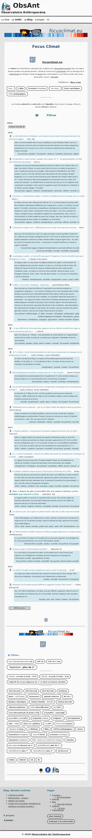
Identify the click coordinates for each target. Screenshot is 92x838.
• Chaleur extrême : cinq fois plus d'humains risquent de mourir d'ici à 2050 (45, 431)
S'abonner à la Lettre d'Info (61, 821)
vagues (29, 191)
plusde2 (32, 154)
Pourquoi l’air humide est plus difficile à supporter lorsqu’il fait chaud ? (42, 585)
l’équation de (16, 729)
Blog (54, 802)
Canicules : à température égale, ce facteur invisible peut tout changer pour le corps (48, 196)
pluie (51, 526)
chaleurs (50, 154)
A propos (39, 19)
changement (20, 466)
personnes (68, 154)
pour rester (21, 745)
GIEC (31, 724)
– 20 (14, 724)
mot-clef (39, 734)
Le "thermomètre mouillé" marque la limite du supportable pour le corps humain (47, 532)
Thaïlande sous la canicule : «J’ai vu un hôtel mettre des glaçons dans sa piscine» (47, 407)
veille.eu (56, 806)
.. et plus (61, 808)
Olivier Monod (15, 410)
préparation (69, 314)
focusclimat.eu (52, 62)
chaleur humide (65, 319)
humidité (64, 251)
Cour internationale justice (20, 661)
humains (39, 449)
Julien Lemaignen (26, 457)
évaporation (56, 279)
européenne (18, 740)
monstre (49, 314)
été (61, 526)
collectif (39, 331)
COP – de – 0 (22, 676)
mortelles (62, 382)
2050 (17, 449)
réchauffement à (48, 745)
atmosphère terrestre (62, 68)
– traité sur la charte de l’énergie (47, 740)
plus (48, 599)
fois (37, 486)
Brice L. (37, 162)
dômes (66, 191)
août (22, 526)
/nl (48, 19)
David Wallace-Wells (60, 285)
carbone (40, 718)
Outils (17, 94)
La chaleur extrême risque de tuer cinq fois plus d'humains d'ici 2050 (42, 471)
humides (59, 154)
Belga (76, 471)
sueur (65, 279)
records (73, 191)
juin (46, 526)
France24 (13, 434)
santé (42, 402)
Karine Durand (73, 372)
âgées (76, 154)
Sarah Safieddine (52, 355)
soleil (56, 526)
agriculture (52, 319)
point (71, 279)
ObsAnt (26, 5)
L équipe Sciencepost (38, 259)
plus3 (36, 343)
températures (47, 191)
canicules (58, 191)
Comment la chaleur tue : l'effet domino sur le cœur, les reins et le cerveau (44, 228)
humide (73, 222)
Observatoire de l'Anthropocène (51, 834)
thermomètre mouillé (33, 544)
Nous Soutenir (55, 816)
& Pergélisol (18, 734)
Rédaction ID (56, 549)
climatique (58, 314)
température (47, 367)
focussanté (41, 154)
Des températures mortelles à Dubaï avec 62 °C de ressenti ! (38, 372)
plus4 (41, 343)
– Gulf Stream (17, 696)
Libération (46, 494)
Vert (29, 139)
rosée (76, 279)
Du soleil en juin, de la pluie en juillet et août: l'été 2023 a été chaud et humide (46, 512)
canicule (32, 422)
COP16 (39, 707)
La (5, 19)
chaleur (48, 343)
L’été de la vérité (15, 795)
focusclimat (23, 154)
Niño (43, 314)
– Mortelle (42, 702)
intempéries (68, 317)
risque (51, 486)
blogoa (76, 319)
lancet (66, 466)
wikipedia (54, 77)
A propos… (57, 795)
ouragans (43, 319)
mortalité (48, 449)
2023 (17, 526)
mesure (73, 466)
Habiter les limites (16, 801)
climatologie (61, 71)
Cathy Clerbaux (37, 355)
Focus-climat (64, 724)
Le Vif (71, 570)
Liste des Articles (64, 804)
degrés (31, 506)
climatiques (37, 88)
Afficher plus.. (20, 608)
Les (57, 707)
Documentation (64, 797)
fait (52, 599)
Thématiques (58, 810)
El (21, 88)
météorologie (14, 74)
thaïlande (41, 422)
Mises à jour (75, 82)
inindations (33, 319)
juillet (41, 526)
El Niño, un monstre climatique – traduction (31, 285)
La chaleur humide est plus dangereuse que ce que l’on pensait (39, 570)
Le (28, 19)
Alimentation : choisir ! (18, 798)
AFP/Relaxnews (15, 535)
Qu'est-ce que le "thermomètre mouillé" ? (30, 549)
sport (48, 402)
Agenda (55, 799)
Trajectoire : (22, 667)
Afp (33, 139)
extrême (31, 449)
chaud (27, 526)
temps (40, 74)
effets (60, 466)
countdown (52, 466)
